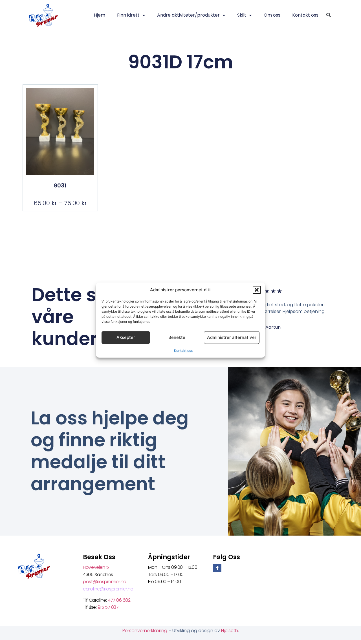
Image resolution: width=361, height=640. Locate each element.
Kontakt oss (183, 350)
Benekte (176, 337)
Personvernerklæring (145, 630)
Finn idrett (128, 15)
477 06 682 (119, 600)
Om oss (272, 15)
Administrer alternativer (231, 337)
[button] (256, 290)
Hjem (99, 15)
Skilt (241, 15)
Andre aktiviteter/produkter (188, 15)
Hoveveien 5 (96, 567)
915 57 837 (108, 607)
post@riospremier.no (104, 581)
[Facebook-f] (217, 568)
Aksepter (125, 337)
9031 (60, 185)
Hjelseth (229, 630)
